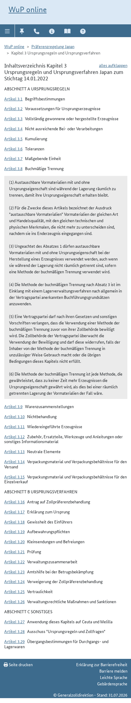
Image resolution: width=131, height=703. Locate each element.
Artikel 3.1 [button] (13, 99)
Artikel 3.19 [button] (14, 531)
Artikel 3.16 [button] (14, 501)
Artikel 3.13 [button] (14, 451)
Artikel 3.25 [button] (14, 591)
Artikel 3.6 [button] (13, 148)
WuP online (28, 9)
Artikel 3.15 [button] (14, 477)
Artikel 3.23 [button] (14, 571)
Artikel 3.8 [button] (13, 168)
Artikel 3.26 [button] (14, 601)
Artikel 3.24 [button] (14, 581)
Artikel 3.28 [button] (14, 631)
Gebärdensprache (112, 683)
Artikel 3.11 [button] (14, 426)
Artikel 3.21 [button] (14, 551)
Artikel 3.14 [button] (14, 461)
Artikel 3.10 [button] (14, 416)
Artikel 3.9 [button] (13, 406)
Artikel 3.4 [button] (13, 128)
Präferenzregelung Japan (52, 46)
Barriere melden (113, 671)
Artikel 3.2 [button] (13, 108)
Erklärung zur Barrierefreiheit (101, 664)
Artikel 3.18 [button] (14, 522)
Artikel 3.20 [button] (14, 541)
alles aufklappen (113, 65)
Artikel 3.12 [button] (14, 436)
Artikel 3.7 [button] (13, 158)
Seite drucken (20, 664)
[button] (7, 30)
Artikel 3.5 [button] (13, 138)
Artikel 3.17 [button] (14, 512)
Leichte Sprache (113, 677)
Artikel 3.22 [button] (14, 561)
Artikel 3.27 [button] (14, 621)
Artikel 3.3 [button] (13, 118)
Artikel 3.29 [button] (14, 641)
